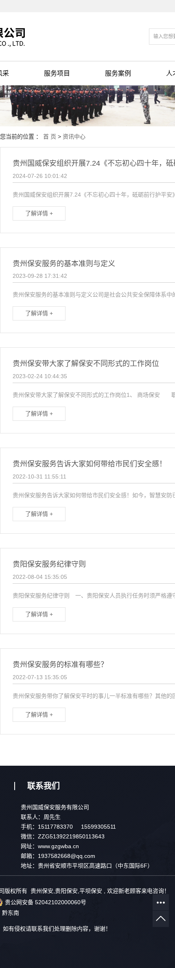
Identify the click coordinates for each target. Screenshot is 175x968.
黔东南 (10, 913)
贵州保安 (42, 891)
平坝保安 (90, 891)
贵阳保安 (66, 891)
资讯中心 (74, 136)
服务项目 (57, 73)
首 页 (49, 136)
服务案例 (118, 73)
